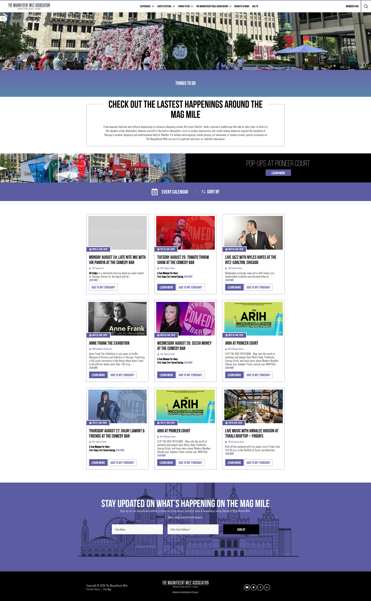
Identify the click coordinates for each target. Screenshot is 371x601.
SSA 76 (255, 6)
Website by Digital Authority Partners (185, 592)
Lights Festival (164, 6)
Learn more (166, 287)
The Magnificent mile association (212, 6)
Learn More (278, 173)
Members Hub (350, 8)
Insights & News (241, 6)
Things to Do (184, 6)
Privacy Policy (93, 590)
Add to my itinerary (103, 287)
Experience (145, 6)
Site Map (107, 590)
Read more (93, 280)
